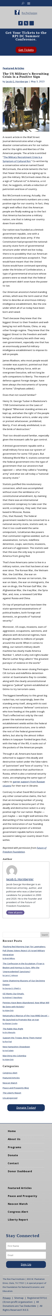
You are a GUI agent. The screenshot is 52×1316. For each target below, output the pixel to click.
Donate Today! (26, 1107)
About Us (14, 1139)
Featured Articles (13, 68)
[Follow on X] (26, 23)
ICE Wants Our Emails (13, 993)
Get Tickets (26, 50)
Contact (13, 1163)
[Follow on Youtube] (31, 23)
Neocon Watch (10, 1082)
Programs (14, 1147)
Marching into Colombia (14, 1055)
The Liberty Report (12, 1092)
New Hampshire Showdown (16, 1046)
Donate (13, 1155)
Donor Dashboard (20, 1171)
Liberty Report (18, 1219)
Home (12, 1131)
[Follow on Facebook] (20, 23)
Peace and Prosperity (22, 1196)
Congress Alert (10, 1072)
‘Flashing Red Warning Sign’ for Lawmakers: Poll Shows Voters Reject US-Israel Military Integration (24, 950)
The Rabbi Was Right (13, 1028)
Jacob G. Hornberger (17, 81)
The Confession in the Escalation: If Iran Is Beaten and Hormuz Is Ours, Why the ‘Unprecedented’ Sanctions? (23, 967)
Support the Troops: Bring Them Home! (22, 1037)
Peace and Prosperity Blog (16, 1087)
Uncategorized (10, 1098)
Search (45, 935)
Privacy (7, 1297)
